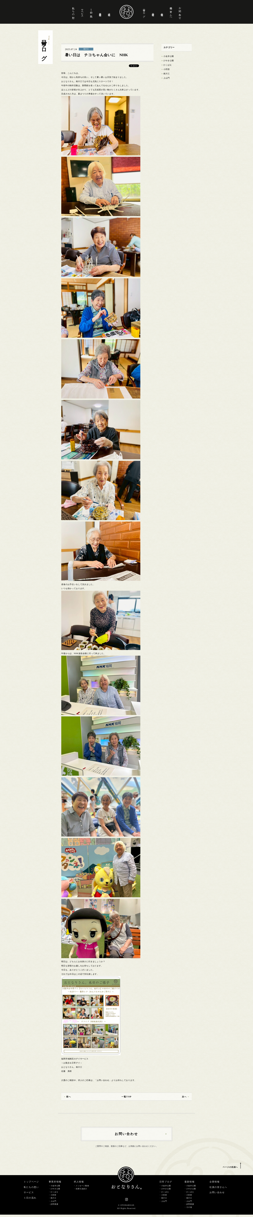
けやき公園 (168, 61)
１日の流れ (91, 12)
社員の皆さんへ (171, 12)
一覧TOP (126, 1097)
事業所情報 (100, 12)
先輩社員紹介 (81, 1189)
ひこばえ (167, 65)
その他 (189, 1207)
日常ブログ (144, 12)
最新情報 (153, 12)
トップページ (31, 1182)
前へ (68, 1097)
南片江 (166, 74)
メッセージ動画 (82, 1186)
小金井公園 (168, 56)
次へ (184, 1097)
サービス (82, 12)
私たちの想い (73, 11)
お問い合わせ (180, 11)
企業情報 (162, 12)
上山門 (166, 78)
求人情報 (109, 12)
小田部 (166, 69)
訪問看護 (54, 1204)
